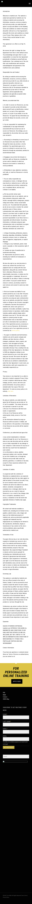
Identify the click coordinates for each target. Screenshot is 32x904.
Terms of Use (24, 895)
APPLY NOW (17, 681)
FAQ (4, 692)
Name (5, 714)
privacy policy (15, 330)
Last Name (7, 721)
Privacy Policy (6, 897)
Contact (5, 697)
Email (5, 729)
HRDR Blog (6, 699)
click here (10, 391)
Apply (4, 695)
